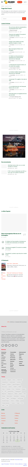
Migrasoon (10, 393)
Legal (2, 463)
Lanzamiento (18, 391)
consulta (19, 382)
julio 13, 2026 (20, 75)
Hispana (23, 389)
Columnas (3, 372)
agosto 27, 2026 (13, 31)
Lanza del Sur (11, 391)
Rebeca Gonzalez (13, 30)
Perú (2, 362)
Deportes (12, 355)
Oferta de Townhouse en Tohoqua (14, 273)
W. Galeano (12, 37)
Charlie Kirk (19, 379)
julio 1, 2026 (19, 89)
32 (10, 39)
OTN (20, 2)
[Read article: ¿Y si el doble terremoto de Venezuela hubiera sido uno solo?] (4, 88)
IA (2, 391)
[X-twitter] (6, 345)
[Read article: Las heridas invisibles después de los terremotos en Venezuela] (4, 73)
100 (10, 76)
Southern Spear (5, 400)
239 (10, 53)
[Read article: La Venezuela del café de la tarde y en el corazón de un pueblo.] (4, 66)
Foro (13, 389)
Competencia (5, 382)
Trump (18, 403)
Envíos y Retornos (19, 463)
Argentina (3, 353)
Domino (9, 384)
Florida (12, 365)
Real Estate (9, 396)
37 (20, 69)
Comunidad (13, 352)
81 (10, 62)
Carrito (16, 423)
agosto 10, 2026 (19, 37)
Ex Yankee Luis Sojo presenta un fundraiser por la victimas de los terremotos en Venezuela (16, 57)
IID (5, 391)
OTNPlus (17, 415)
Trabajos (17, 400)
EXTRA (15, 386)
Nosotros (3, 415)
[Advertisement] (14, 115)
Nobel (20, 393)
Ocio (20, 355)
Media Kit (3, 418)
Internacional (22, 352)
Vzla (7, 405)
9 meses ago (11, 168)
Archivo (20, 359)
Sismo (3, 398)
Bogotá (9, 379)
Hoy (18, 431)
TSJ (22, 403)
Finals (3, 389)
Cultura (12, 354)
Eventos (12, 361)
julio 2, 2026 (19, 82)
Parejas (3, 396)
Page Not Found (8, 6)
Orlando (12, 368)
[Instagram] (13, 345)
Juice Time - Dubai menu (12, 263)
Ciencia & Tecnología (4, 370)
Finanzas (8, 389)
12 (10, 46)
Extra (11, 363)
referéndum (16, 396)
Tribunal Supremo (6, 403)
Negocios (21, 354)
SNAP (8, 398)
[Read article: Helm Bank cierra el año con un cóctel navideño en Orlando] (4, 166)
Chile (2, 355)
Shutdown (23, 396)
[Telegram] (16, 345)
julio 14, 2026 (13, 69)
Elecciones (4, 386)
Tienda (16, 420)
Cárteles (4, 384)
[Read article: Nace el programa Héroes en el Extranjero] (4, 50)
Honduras (3, 360)
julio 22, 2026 (19, 52)
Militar (16, 393)
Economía (12, 357)
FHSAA (19, 386)
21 (16, 174)
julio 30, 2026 (19, 44)
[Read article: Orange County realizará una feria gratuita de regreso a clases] (4, 43)
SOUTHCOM (20, 398)
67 (10, 91)
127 (10, 83)
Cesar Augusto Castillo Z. (15, 67)
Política (21, 361)
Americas (3, 352)
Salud (20, 363)
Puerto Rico (3, 363)
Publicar (16, 418)
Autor (2, 423)
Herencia (18, 389)
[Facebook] (2, 345)
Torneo (12, 400)
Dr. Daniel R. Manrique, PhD (15, 96)
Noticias (3, 413)
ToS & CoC (12, 463)
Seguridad (21, 365)
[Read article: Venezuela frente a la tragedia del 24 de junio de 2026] (4, 95)
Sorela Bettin (12, 75)
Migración (4, 393)
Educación (12, 359)
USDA (3, 405)
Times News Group (18, 459)
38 (16, 168)
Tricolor (13, 403)
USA (2, 365)
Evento (10, 386)
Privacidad (6, 463)
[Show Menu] (2, 2)
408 (21, 98)
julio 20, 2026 (19, 60)
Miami (11, 366)
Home (2, 6)
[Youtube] (9, 345)
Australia (4, 379)
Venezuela (3, 367)
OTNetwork (17, 413)
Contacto (3, 420)
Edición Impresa (16, 384)
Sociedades (13, 398)
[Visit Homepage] (9, 2)
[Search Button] (24, 18)
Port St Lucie (13, 369)
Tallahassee (13, 371)
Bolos (14, 379)
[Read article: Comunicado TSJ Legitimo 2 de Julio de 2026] (4, 80)
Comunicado (12, 382)
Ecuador (3, 358)
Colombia (3, 357)
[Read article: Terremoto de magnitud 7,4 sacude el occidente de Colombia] (4, 36)
